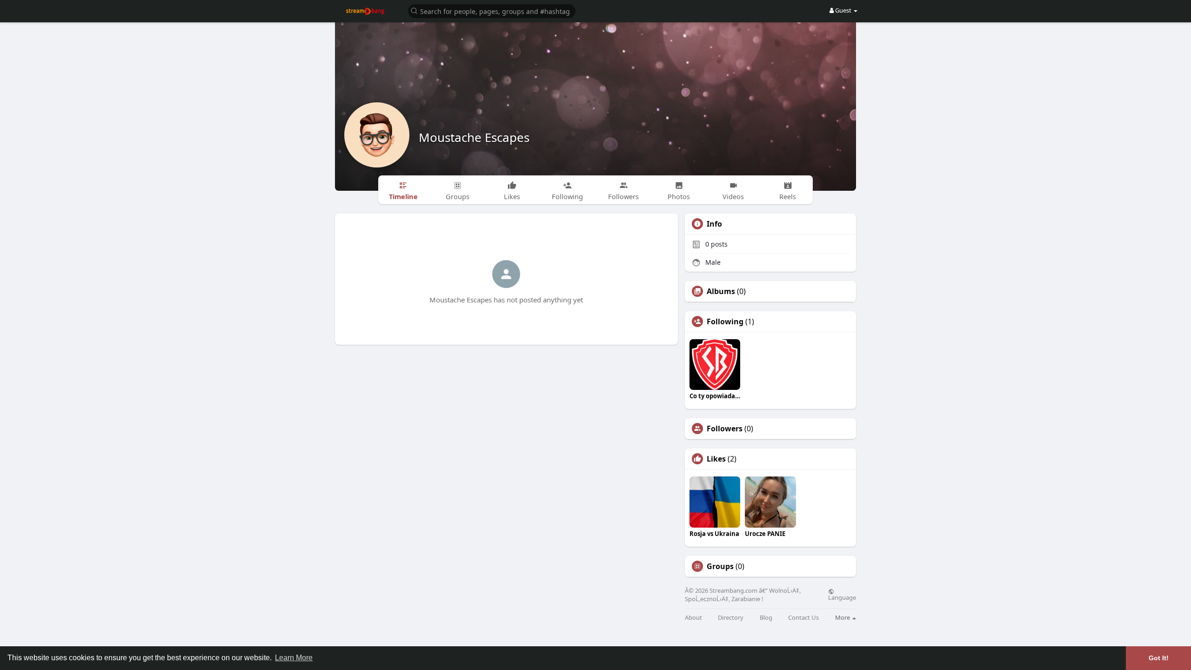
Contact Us (803, 618)
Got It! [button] (1159, 658)
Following (725, 321)
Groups (720, 566)
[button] (492, 10)
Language (842, 597)
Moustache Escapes (474, 137)
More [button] (843, 617)
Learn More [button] (294, 658)
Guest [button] (843, 10)
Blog (766, 618)
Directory (730, 618)
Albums (721, 291)
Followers (725, 428)
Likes (716, 458)
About (693, 618)
